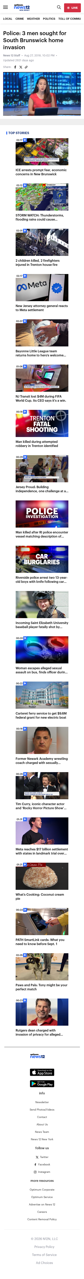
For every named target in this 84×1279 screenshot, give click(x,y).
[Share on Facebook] (15, 67)
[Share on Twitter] (20, 67)
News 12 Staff (11, 55)
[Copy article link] (26, 67)
